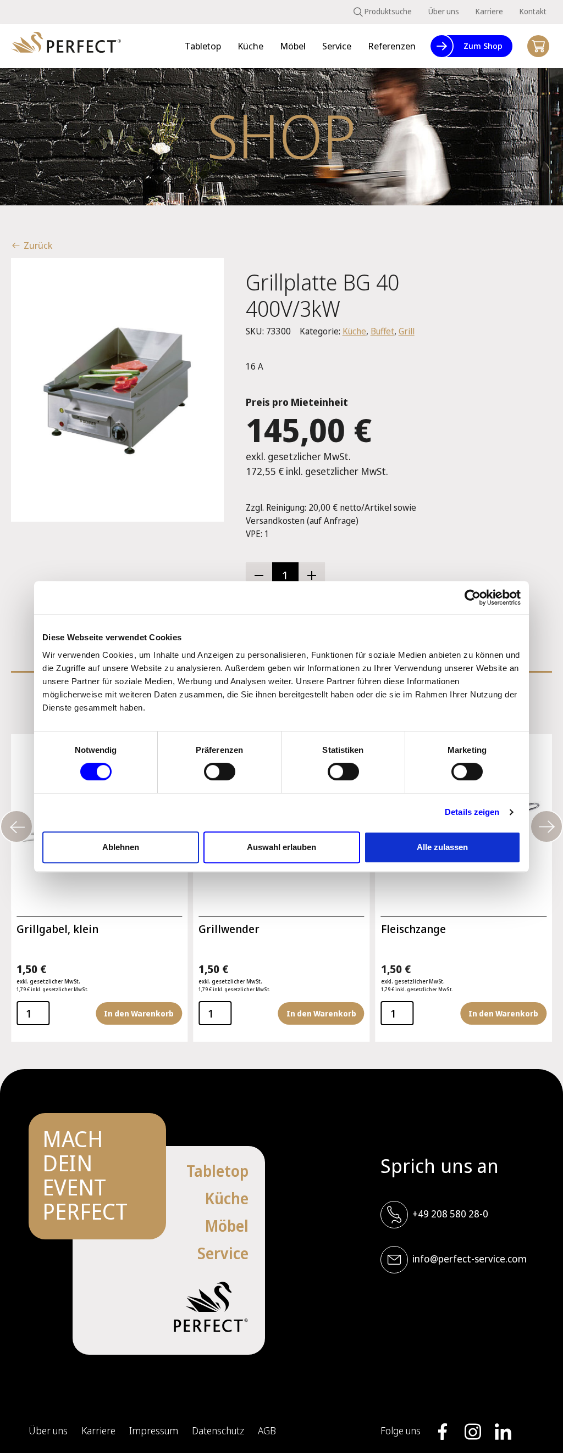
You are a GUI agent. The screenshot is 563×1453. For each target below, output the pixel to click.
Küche (354, 331)
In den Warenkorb (139, 1013)
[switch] (219, 771)
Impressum (153, 1430)
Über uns (443, 11)
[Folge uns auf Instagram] (473, 1431)
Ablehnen (120, 847)
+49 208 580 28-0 (450, 1213)
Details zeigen (472, 812)
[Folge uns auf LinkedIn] (503, 1431)
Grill (407, 331)
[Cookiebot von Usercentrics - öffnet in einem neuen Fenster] (472, 597)
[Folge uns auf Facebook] (442, 1431)
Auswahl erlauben (281, 847)
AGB (267, 1430)
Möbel (227, 1225)
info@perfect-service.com (469, 1258)
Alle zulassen (442, 847)
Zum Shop (483, 45)
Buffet (382, 331)
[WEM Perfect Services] (66, 46)
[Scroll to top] (538, 1428)
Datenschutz (218, 1430)
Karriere (489, 11)
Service (223, 1253)
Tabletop (217, 1170)
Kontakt (533, 11)
